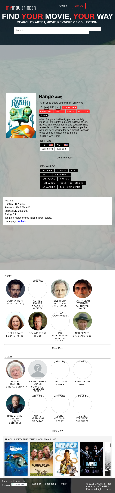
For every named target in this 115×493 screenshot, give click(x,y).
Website (22, 221)
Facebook (50, 484)
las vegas (49, 179)
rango (46, 175)
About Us (7, 481)
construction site (72, 183)
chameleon (62, 175)
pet (73, 170)
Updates (5, 485)
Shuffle (63, 5)
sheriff (47, 170)
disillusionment (70, 187)
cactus (64, 179)
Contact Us (19, 481)
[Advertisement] (70, 68)
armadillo (49, 187)
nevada (61, 170)
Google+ (36, 484)
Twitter (62, 484)
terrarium (49, 183)
